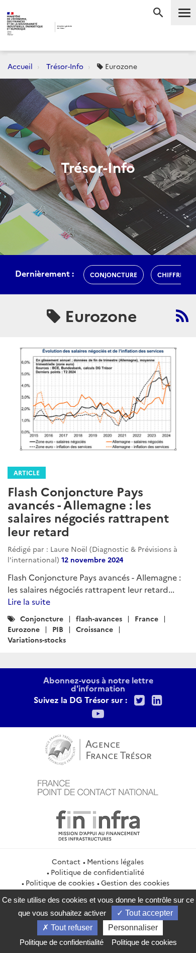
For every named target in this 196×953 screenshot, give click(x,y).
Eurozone (24, 629)
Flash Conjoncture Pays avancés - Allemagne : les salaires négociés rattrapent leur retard (88, 511)
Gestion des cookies (135, 882)
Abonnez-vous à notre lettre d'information (98, 684)
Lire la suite (29, 601)
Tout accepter (148, 913)
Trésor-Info (64, 66)
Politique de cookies (60, 882)
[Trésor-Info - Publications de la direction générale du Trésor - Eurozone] (182, 315)
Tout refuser (70, 927)
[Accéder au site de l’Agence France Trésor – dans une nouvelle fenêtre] (98, 748)
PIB (57, 629)
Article (27, 472)
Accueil (20, 66)
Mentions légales (115, 861)
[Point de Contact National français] (98, 786)
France (146, 618)
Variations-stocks (37, 639)
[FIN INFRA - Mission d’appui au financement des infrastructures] (98, 824)
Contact (66, 861)
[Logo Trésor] (87, 28)
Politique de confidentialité (97, 872)
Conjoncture (41, 618)
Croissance (94, 629)
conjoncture (113, 274)
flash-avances (99, 618)
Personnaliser (133, 927)
